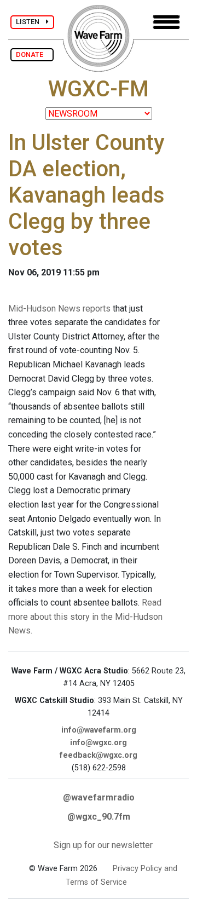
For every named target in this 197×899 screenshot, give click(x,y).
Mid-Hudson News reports (59, 308)
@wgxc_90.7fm (98, 816)
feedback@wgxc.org (98, 755)
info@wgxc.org (98, 742)
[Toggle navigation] (166, 22)
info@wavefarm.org (98, 730)
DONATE (32, 54)
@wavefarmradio (99, 797)
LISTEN (31, 22)
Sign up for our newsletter (103, 845)
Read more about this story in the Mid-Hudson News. (85, 616)
